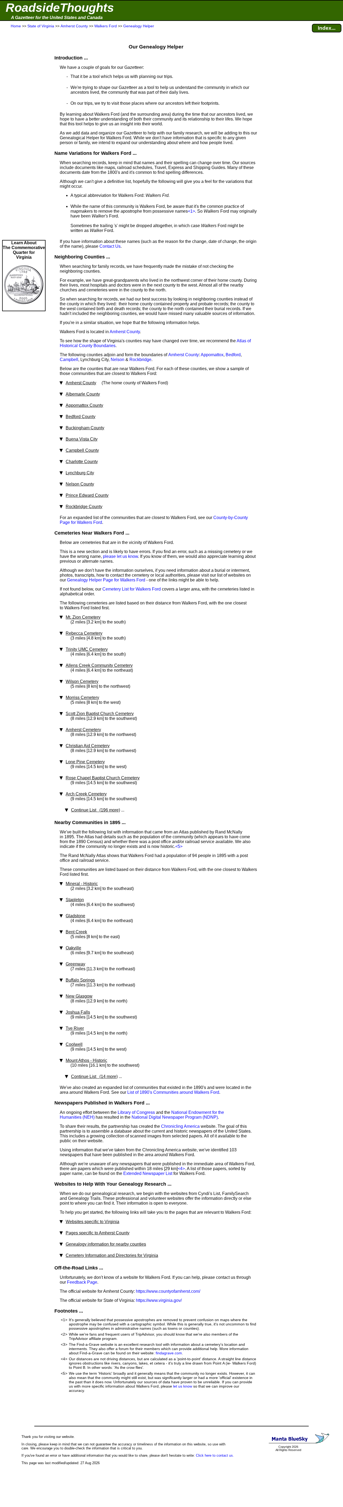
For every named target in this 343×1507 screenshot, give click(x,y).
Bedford (233, 354)
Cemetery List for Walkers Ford (131, 589)
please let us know (120, 556)
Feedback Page (82, 1282)
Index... (326, 28)
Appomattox (212, 354)
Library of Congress (136, 1112)
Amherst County (125, 331)
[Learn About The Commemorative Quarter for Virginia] (23, 308)
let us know (182, 1386)
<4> (181, 1168)
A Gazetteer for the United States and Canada (57, 17)
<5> (178, 846)
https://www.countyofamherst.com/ (168, 1291)
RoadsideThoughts (60, 7)
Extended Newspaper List (147, 1173)
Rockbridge (140, 359)
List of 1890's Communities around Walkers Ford (173, 1092)
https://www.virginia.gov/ (159, 1300)
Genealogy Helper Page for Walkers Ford (106, 580)
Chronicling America (180, 1126)
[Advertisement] (23, 134)
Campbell (69, 359)
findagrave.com (169, 1353)
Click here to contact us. (215, 1455)
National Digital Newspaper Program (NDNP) (175, 1117)
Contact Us (110, 246)
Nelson (117, 359)
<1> (191, 211)
